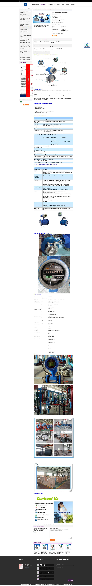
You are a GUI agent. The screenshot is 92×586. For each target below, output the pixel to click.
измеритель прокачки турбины (25, 55)
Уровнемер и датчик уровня (25, 48)
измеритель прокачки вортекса (25, 16)
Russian (70, 1)
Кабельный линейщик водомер (25, 43)
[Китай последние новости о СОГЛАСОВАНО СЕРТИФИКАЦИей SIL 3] (21, 566)
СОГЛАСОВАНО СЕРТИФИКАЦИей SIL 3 (29, 565)
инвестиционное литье (24, 49)
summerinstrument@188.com (26, 1)
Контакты (72, 4)
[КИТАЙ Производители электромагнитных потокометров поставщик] (41, 18)
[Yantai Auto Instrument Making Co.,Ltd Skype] (34, 531)
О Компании (50, 4)
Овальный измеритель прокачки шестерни (25, 36)
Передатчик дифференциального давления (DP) (26, 12)
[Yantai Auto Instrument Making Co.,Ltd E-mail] (35, 531)
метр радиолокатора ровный (25, 33)
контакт (55, 35)
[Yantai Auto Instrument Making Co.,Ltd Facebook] (45, 565)
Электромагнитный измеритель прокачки (25, 27)
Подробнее (27, 567)
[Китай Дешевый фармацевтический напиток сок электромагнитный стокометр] (60, 547)
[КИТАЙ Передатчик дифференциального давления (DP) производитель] (25, 4)
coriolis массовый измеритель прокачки (25, 52)
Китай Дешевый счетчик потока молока (67, 552)
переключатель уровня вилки (25, 42)
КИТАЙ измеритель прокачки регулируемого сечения (41, 584)
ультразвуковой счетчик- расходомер (24, 31)
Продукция (43, 4)
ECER (55, 585)
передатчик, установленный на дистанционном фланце (25, 19)
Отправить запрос (63, 1)
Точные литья (22, 54)
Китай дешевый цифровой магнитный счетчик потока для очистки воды (37, 553)
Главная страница (35, 4)
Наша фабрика (57, 4)
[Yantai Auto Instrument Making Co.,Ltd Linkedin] (41, 565)
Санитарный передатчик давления (24, 25)
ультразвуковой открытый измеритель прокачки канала (25, 46)
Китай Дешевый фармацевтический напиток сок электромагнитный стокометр (60, 553)
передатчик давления (23, 22)
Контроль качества (65, 4)
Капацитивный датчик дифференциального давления (25, 15)
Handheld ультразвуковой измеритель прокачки (24, 40)
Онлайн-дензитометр (23, 29)
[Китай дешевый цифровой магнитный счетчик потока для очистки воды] (37, 547)
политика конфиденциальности (25, 584)
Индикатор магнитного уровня (25, 57)
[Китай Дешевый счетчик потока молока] (68, 547)
